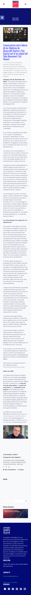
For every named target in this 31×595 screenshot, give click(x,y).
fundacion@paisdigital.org (10, 576)
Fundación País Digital (12, 457)
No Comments (10, 469)
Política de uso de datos (10, 582)
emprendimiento (9, 464)
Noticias (20, 464)
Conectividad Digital (18, 462)
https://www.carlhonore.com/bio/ (14, 367)
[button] (2, 17)
